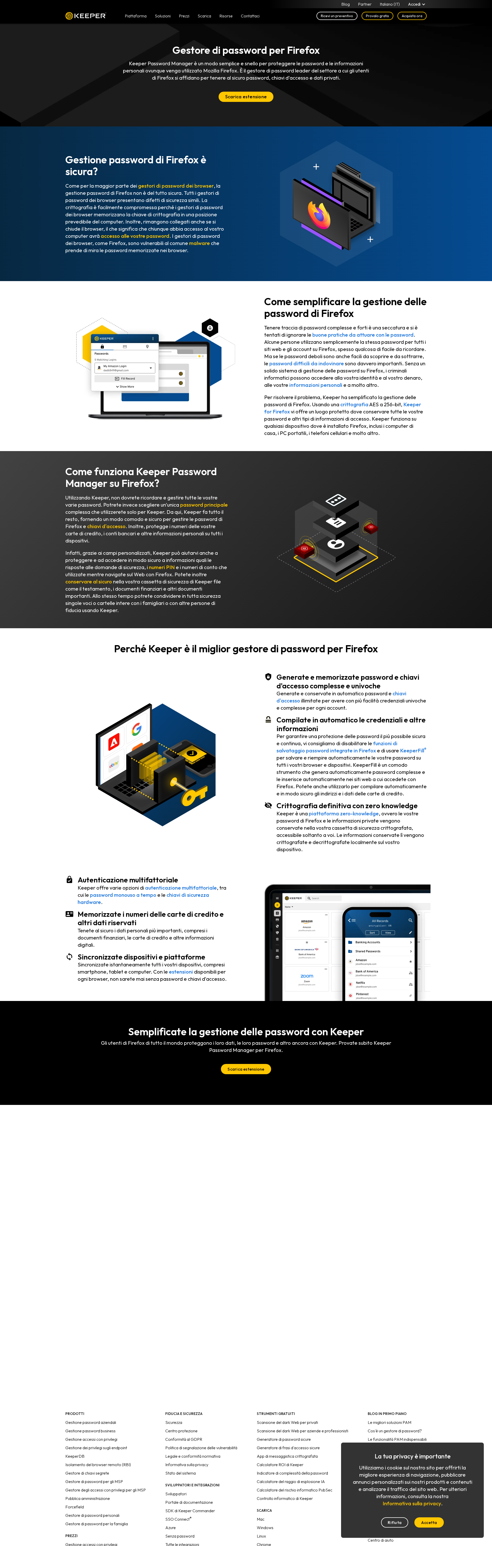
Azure (170, 1527)
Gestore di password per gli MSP (94, 1481)
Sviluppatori (176, 1493)
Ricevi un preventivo (337, 16)
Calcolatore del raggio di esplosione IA (291, 1481)
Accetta (429, 1522)
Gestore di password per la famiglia (96, 1523)
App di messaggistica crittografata (287, 1456)
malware (199, 243)
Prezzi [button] (184, 15)
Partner (365, 4)
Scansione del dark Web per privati (287, 1422)
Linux (261, 1536)
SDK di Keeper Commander (190, 1510)
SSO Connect (178, 1519)
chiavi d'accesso (106, 526)
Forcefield (74, 1506)
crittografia (354, 404)
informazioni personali (315, 385)
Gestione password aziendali (90, 1422)
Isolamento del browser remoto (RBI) (98, 1464)
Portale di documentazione (189, 1502)
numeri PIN (162, 567)
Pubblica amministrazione (87, 1498)
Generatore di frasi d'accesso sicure (288, 1447)
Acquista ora (412, 16)
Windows (265, 1527)
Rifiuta (395, 1522)
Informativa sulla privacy (186, 1464)
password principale (204, 505)
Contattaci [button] (250, 15)
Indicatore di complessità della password (292, 1473)
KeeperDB (75, 1456)
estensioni (181, 971)
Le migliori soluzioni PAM (389, 1422)
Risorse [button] (226, 15)
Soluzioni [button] (163, 15)
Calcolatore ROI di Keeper (280, 1464)
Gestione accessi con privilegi (91, 1439)
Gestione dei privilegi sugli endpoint (96, 1447)
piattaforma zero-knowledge (344, 813)
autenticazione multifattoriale (181, 887)
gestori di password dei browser (176, 186)
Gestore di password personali (92, 1515)
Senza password (179, 1536)
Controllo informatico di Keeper (285, 1498)
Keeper (85, 16)
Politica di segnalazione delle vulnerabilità (201, 1447)
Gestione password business (90, 1430)
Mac (260, 1519)
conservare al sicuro (88, 581)
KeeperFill (413, 750)
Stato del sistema (180, 1473)
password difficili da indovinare (306, 363)
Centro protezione (181, 1430)
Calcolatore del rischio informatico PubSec (294, 1489)
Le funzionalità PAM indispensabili (397, 1439)
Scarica (204, 15)
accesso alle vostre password (135, 236)
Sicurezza (173, 1422)
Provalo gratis (377, 16)
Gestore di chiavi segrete (87, 1473)
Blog (345, 4)
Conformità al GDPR (183, 1439)
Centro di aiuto (381, 1540)
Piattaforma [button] (136, 15)
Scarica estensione (246, 97)
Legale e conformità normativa (192, 1456)
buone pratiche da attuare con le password (363, 335)
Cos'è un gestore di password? (395, 1430)
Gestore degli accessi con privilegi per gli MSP (105, 1489)
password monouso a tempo (123, 895)
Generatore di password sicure (284, 1439)
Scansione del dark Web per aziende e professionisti (302, 1430)
